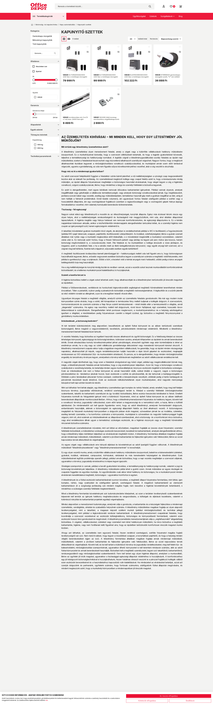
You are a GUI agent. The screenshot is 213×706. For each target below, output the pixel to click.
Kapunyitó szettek (84, 25)
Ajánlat (38, 71)
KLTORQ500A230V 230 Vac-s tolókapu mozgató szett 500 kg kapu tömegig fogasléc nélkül (75, 78)
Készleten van (41, 66)
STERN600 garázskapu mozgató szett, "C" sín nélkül (167, 76)
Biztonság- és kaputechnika (46, 25)
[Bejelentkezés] (164, 6)
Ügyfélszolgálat (139, 16)
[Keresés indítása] (149, 6)
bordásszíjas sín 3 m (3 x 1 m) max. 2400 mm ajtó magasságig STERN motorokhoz (75, 120)
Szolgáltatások (167, 16)
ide (46, 700)
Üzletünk (153, 16)
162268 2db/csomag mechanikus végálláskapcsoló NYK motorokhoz (106, 119)
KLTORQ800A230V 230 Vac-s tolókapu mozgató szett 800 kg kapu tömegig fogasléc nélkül (106, 78)
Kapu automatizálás (67, 25)
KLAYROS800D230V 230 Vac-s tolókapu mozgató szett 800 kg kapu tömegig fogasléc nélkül (136, 78)
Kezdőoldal (32, 25)
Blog (180, 16)
